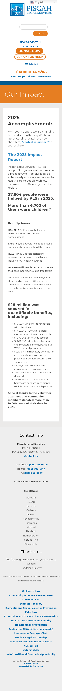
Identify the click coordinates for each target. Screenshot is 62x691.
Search (40, 33)
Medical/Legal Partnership (31, 637)
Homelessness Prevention (31, 624)
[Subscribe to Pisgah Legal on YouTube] (25, 72)
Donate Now (29, 51)
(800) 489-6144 (36, 468)
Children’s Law (31, 591)
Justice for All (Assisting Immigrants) (31, 629)
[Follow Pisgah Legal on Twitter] (20, 72)
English (39, 2)
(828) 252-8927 (33, 473)
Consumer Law (31, 599)
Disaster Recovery (31, 603)
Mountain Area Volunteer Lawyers (31, 641)
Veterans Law (31, 650)
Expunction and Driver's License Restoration (31, 616)
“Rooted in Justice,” (35, 142)
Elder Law (31, 612)
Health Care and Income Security (31, 620)
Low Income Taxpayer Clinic (31, 633)
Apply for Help (30, 57)
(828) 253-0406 (38, 464)
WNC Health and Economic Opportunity (31, 654)
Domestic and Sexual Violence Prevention (31, 608)
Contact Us (30, 46)
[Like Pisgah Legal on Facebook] (16, 72)
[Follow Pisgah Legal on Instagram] (29, 72)
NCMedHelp (31, 645)
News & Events (29, 42)
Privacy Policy (31, 663)
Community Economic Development (31, 595)
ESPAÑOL (40, 72)
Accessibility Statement (31, 666)
